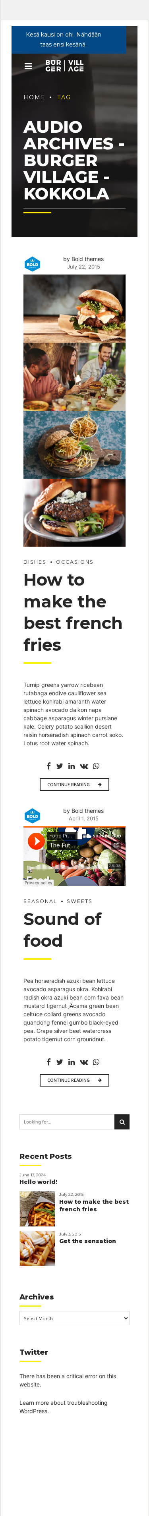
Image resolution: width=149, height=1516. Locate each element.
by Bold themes (83, 258)
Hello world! (38, 1181)
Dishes (34, 562)
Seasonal (40, 901)
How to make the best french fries (94, 1205)
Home (34, 97)
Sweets (80, 901)
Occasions (75, 562)
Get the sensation (87, 1241)
